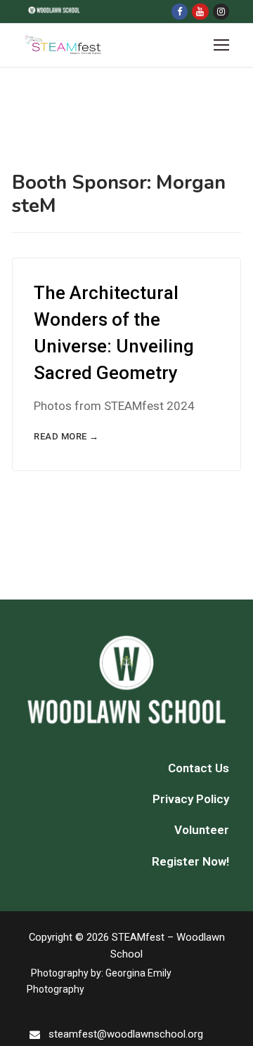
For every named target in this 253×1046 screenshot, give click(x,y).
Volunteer (201, 830)
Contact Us (198, 768)
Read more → (66, 436)
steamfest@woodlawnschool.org (125, 1034)
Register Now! (190, 861)
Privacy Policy (191, 799)
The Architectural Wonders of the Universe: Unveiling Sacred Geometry (114, 332)
